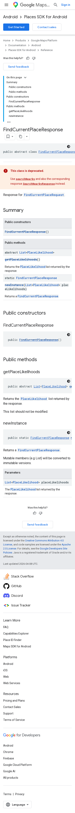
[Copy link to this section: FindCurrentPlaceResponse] (58, 325)
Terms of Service (14, 719)
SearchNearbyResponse (39, 183)
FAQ (5, 627)
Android (10, 16)
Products (20, 40)
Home (6, 40)
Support (8, 713)
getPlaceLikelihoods (21, 259)
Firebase (8, 758)
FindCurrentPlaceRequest (44, 195)
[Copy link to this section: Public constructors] (50, 313)
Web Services (11, 683)
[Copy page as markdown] (20, 136)
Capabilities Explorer (16, 633)
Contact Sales (12, 707)
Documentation (17, 45)
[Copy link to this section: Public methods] (41, 360)
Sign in (65, 4)
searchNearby (25, 178)
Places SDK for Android (45, 16)
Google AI (9, 771)
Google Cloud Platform (17, 764)
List (22, 252)
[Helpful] (28, 58)
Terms (7, 794)
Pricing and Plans (14, 700)
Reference (47, 50)
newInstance (14, 285)
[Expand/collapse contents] (25, 77)
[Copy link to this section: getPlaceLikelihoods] (44, 372)
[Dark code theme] (68, 146)
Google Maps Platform (44, 40)
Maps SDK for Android (17, 646)
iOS (5, 670)
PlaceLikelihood (40, 252)
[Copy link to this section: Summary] (27, 210)
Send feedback (18, 66)
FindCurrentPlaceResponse (25, 232)
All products (10, 777)
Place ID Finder (12, 640)
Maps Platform (43, 5)
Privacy (19, 794)
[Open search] (55, 4)
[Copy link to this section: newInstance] (31, 423)
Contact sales (46, 27)
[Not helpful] (34, 58)
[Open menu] (6, 5)
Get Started (16, 27)
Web (6, 676)
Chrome (8, 752)
